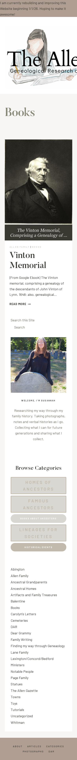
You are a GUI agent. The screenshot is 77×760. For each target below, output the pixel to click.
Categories (55, 746)
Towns (16, 697)
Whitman (17, 722)
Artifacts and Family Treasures (34, 595)
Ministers (17, 665)
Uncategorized (22, 716)
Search (19, 327)
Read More (20, 304)
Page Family (19, 678)
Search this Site (23, 320)
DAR (14, 627)
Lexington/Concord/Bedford (32, 658)
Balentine (18, 601)
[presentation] (38, 189)
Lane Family (19, 652)
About (18, 746)
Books (36, 247)
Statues (17, 684)
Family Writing (21, 639)
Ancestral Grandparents (29, 582)
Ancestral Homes (23, 588)
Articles (34, 746)
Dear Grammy (21, 633)
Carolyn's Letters (23, 614)
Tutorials (17, 709)
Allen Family (19, 247)
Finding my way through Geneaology (38, 646)
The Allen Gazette (24, 690)
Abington (17, 569)
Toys (14, 703)
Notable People (22, 671)
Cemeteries (19, 620)
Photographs (33, 751)
